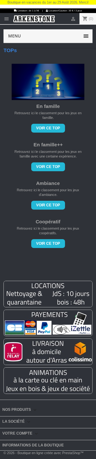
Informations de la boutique (33, 445)
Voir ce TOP (48, 128)
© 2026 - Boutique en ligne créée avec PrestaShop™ (43, 453)
